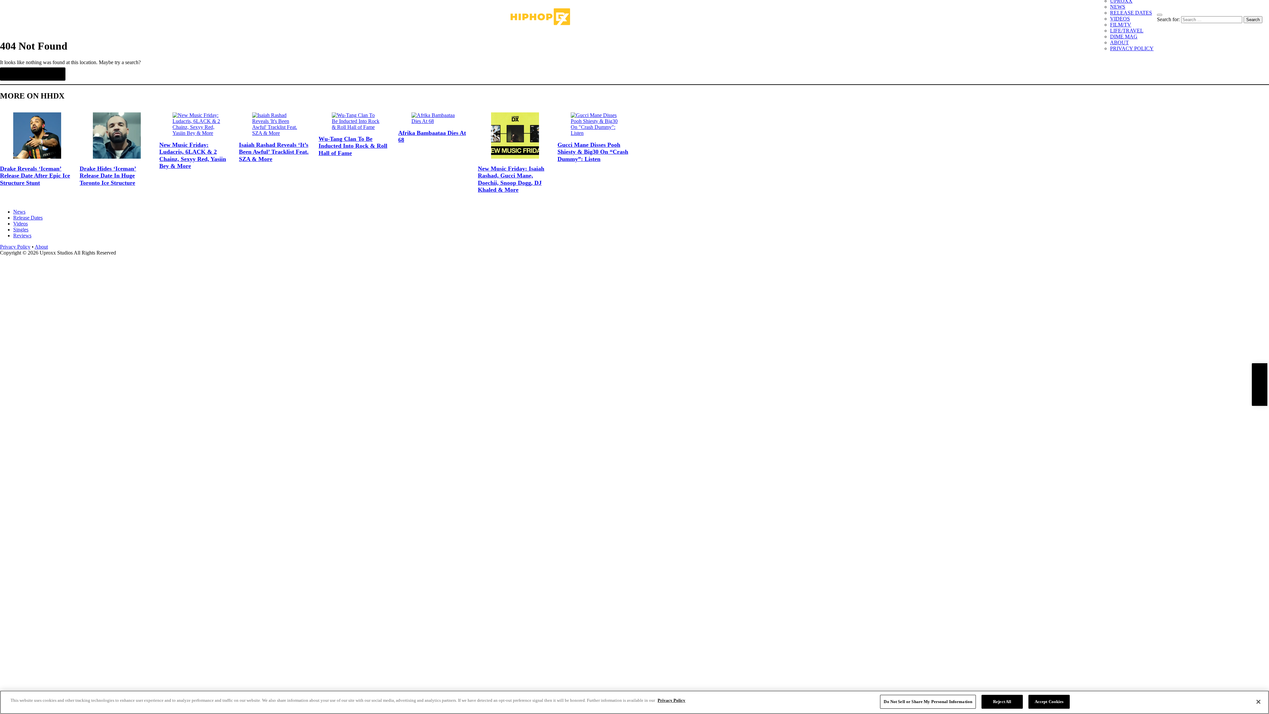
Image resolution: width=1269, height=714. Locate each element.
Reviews (22, 235)
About (41, 247)
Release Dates (28, 217)
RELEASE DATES (1131, 13)
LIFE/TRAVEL (1126, 30)
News (19, 212)
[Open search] (1159, 15)
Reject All (1002, 701)
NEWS (1117, 7)
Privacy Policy (15, 247)
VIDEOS (1120, 18)
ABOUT (1119, 42)
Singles (20, 229)
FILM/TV (1120, 24)
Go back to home (32, 74)
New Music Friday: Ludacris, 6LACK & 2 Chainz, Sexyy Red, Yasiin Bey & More (192, 155)
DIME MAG (1123, 36)
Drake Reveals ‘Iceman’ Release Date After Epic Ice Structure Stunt (35, 175)
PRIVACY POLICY (1132, 48)
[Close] (1258, 701)
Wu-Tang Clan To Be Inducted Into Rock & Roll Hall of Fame (353, 146)
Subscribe (1259, 384)
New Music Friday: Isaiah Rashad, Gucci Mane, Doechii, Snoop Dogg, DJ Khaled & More (511, 179)
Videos (20, 223)
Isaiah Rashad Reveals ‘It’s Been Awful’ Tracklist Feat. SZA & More (274, 151)
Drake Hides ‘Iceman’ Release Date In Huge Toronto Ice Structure (108, 175)
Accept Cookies (1049, 701)
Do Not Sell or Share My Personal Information (928, 701)
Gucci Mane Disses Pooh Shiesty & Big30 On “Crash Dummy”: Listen (593, 151)
